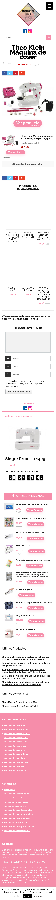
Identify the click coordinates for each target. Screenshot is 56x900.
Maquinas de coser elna (14, 750)
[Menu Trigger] (49, 6)
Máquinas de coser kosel (15, 770)
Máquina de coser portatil (15, 822)
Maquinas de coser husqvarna (17, 758)
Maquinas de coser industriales (18, 810)
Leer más (38, 896)
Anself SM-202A (12, 289)
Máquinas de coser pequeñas (17, 818)
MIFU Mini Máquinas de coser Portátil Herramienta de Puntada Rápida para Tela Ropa (43, 293)
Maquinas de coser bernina (16, 729)
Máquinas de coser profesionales (19, 827)
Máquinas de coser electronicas (18, 814)
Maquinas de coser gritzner (16, 754)
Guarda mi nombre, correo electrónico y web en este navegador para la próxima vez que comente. (26, 383)
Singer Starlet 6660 (26, 702)
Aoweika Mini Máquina (28, 289)
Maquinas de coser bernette (17, 734)
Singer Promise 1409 (25, 458)
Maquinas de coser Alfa (14, 725)
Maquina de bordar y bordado (17, 802)
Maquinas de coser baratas (16, 798)
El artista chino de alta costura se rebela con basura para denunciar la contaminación (25, 658)
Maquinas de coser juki (14, 766)
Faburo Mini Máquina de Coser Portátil (28, 235)
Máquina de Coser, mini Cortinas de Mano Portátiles (43, 236)
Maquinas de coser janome (16, 762)
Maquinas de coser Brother (16, 738)
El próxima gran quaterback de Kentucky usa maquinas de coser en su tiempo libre (25, 683)
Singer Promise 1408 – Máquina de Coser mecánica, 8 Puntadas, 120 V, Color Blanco (24, 670)
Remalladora (9, 790)
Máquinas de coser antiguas (16, 794)
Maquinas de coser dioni (15, 746)
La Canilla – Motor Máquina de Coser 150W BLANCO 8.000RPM (12, 237)
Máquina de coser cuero (15, 806)
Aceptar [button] (27, 896)
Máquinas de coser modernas (17, 831)
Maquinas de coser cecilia (15, 742)
